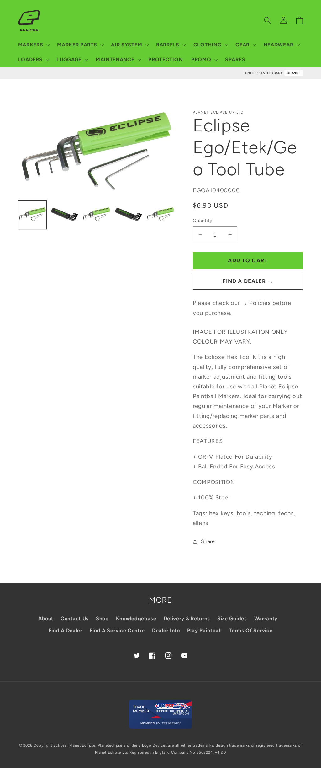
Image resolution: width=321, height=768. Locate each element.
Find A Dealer (65, 630)
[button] (33, 44)
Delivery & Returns (187, 618)
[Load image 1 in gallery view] (32, 215)
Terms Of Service (250, 630)
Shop (102, 618)
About (45, 618)
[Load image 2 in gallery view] (64, 215)
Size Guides (232, 618)
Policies (260, 303)
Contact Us (75, 618)
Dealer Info (166, 630)
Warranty (266, 618)
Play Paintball (204, 630)
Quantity (203, 220)
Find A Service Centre (117, 630)
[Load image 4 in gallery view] (128, 215)
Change (293, 73)
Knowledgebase (136, 618)
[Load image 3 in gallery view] (96, 215)
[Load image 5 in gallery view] (160, 215)
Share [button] (208, 541)
